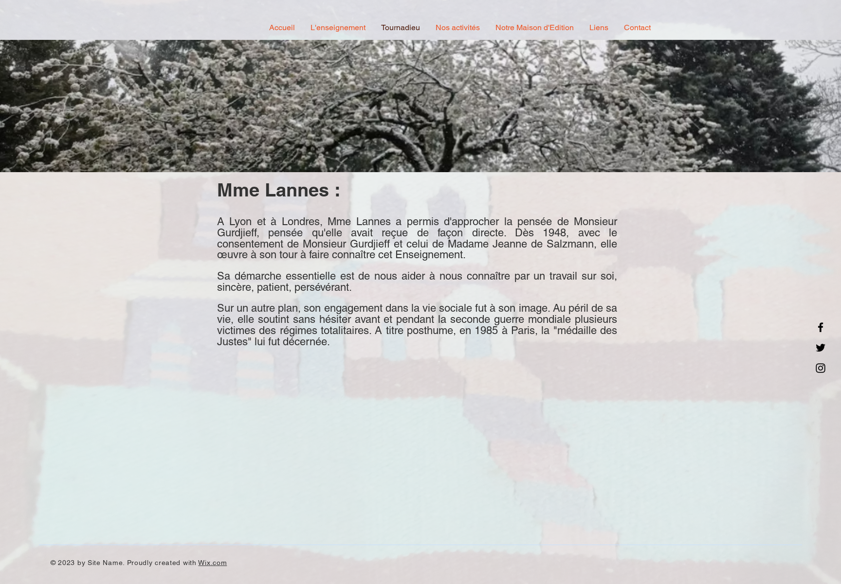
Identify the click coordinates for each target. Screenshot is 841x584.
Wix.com (212, 562)
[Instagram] (820, 368)
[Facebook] (820, 327)
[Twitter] (820, 347)
